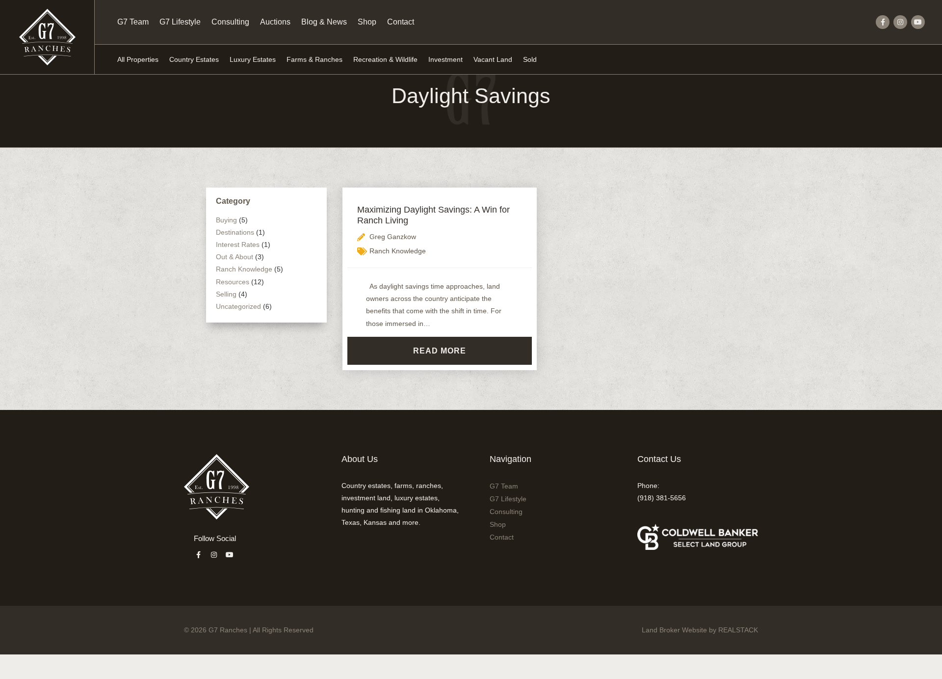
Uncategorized (238, 306)
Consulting (230, 22)
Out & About (234, 257)
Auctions (275, 22)
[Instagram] (900, 22)
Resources (232, 282)
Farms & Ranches (314, 59)
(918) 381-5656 (661, 498)
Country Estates (194, 59)
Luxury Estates (253, 59)
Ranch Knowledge (244, 269)
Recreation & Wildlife (385, 59)
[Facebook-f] (883, 22)
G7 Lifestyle (180, 22)
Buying (226, 220)
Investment (445, 59)
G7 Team (133, 22)
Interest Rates (238, 244)
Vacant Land (492, 59)
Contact (400, 22)
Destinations (235, 232)
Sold (530, 59)
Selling (226, 294)
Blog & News (324, 22)
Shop (367, 22)
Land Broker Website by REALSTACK (700, 630)
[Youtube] (918, 22)
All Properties (137, 59)
